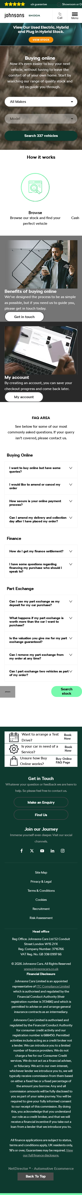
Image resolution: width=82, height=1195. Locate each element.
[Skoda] (34, 15)
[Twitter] (32, 851)
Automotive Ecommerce (54, 1168)
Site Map (41, 872)
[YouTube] (42, 851)
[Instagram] (62, 851)
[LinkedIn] (52, 851)
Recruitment (41, 909)
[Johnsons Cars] (14, 15)
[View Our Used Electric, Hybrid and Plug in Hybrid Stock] (41, 34)
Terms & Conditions (41, 890)
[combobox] (41, 102)
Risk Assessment (41, 918)
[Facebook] (21, 851)
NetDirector (18, 1168)
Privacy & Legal (41, 881)
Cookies (41, 899)
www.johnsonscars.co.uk (41, 969)
